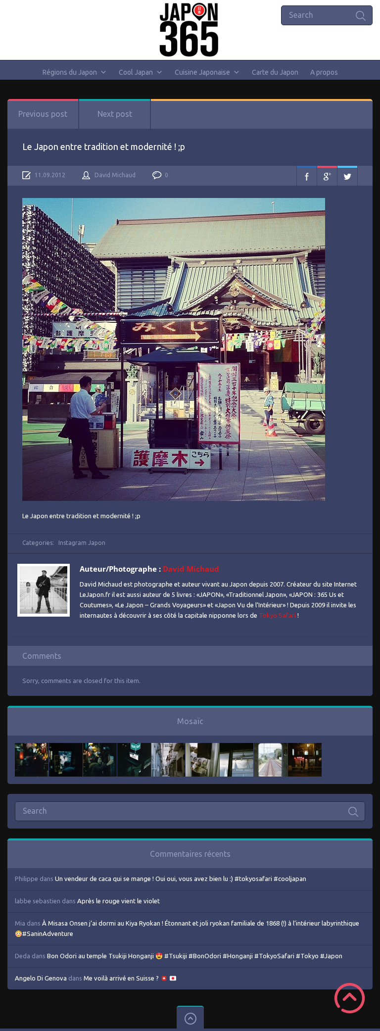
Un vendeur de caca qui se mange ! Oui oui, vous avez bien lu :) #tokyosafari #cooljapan (180, 878)
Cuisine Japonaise (202, 72)
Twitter (347, 176)
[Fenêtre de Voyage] (270, 747)
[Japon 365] (190, 29)
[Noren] (236, 747)
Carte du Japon (275, 72)
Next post (114, 113)
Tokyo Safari (277, 615)
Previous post (42, 113)
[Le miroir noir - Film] (100, 747)
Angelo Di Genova (41, 978)
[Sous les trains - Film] (305, 747)
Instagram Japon (81, 543)
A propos (324, 72)
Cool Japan (136, 72)
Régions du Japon (70, 72)
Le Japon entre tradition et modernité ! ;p (103, 146)
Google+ (327, 176)
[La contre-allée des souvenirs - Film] (31, 747)
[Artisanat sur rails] (202, 747)
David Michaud (115, 175)
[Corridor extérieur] (168, 747)
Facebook (307, 176)
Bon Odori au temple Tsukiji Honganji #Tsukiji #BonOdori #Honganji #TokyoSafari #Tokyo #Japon (194, 955)
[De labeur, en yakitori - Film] (66, 747)
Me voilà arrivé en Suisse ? (122, 978)
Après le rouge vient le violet (118, 900)
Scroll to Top (349, 998)
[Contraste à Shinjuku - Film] (134, 747)
